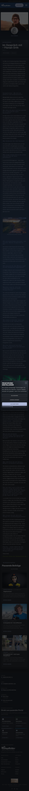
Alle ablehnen (14, 395)
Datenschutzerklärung (7, 406)
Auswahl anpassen (14, 399)
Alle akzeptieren (14, 404)
